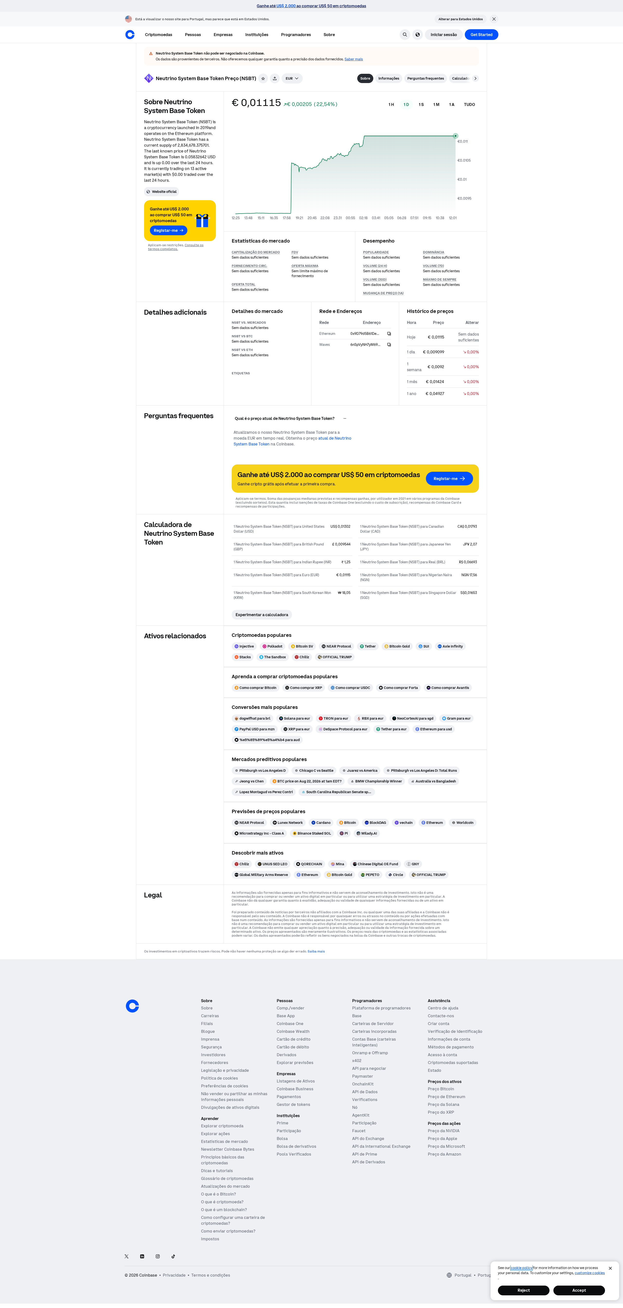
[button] (193, 34)
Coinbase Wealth (293, 1031)
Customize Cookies (590, 1273)
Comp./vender (290, 1008)
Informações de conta (449, 1039)
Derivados (286, 1054)
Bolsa (282, 1138)
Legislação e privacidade (225, 1070)
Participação (289, 1130)
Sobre (207, 1008)
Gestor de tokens (293, 1104)
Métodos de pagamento (451, 1047)
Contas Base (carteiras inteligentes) (374, 1042)
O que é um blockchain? (224, 1209)
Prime (282, 1122)
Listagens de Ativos (296, 1081)
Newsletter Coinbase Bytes (227, 1149)
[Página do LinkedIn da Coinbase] (142, 1256)
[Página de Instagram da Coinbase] (158, 1256)
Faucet (359, 1130)
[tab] (365, 78)
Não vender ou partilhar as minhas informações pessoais (234, 1096)
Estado (434, 1070)
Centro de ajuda (443, 1008)
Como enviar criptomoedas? (228, 1231)
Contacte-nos (441, 1015)
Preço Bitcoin (441, 1088)
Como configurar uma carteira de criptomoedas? (233, 1220)
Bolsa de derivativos (296, 1146)
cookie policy (521, 1268)
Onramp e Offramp (370, 1052)
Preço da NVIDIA (443, 1130)
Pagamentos (289, 1096)
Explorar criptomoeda (222, 1125)
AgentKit (360, 1115)
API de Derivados (368, 1161)
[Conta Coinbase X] (126, 1256)
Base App (286, 1015)
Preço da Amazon (444, 1154)
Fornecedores (214, 1062)
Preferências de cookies (224, 1085)
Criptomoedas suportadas (453, 1062)
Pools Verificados (294, 1154)
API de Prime (364, 1154)
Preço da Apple (442, 1138)
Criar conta (438, 1023)
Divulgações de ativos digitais (230, 1107)
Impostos (210, 1238)
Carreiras (210, 1015)
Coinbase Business (295, 1088)
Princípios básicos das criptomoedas (222, 1160)
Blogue (208, 1031)
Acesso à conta (442, 1054)
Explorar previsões (295, 1062)
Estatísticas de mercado (224, 1141)
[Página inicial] (130, 34)
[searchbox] (292, 78)
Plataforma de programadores (381, 1008)
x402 (356, 1060)
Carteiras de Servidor (373, 1023)
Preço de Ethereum (446, 1096)
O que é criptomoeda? (222, 1201)
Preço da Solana (443, 1104)
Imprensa (210, 1039)
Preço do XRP (441, 1112)
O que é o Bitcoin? (218, 1194)
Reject (524, 1290)
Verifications (364, 1099)
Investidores (213, 1054)
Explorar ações (215, 1133)
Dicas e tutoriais (217, 1170)
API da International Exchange (381, 1146)
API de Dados (365, 1091)
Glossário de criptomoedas (227, 1178)
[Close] (610, 1268)
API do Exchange (368, 1138)
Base (357, 1015)
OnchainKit (363, 1084)
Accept (579, 1290)
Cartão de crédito (294, 1039)
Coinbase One (290, 1023)
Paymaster (362, 1076)
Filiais (207, 1023)
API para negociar (369, 1068)
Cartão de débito (293, 1047)
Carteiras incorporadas (374, 1031)
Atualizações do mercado (225, 1186)
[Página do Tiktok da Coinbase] (173, 1256)
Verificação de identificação (455, 1031)
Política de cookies (219, 1078)
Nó (354, 1107)
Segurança (211, 1047)
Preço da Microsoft (446, 1146)
